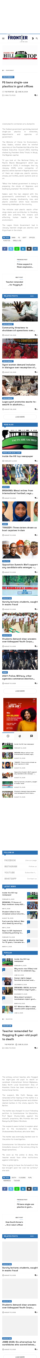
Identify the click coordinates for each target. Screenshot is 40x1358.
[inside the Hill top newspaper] (20, 440)
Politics (6, 561)
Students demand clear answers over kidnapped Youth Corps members (19, 640)
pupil (30, 1251)
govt (24, 238)
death (14, 1251)
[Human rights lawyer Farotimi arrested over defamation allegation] (7, 1055)
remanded (7, 1254)
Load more (20, 417)
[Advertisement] (20, 17)
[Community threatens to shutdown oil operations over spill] (20, 311)
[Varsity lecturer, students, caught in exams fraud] (20, 585)
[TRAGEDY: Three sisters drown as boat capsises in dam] (20, 511)
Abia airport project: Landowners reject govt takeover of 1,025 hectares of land (26, 1072)
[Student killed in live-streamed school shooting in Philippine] (32, 989)
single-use (17, 241)
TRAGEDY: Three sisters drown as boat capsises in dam (19, 529)
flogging (22, 1251)
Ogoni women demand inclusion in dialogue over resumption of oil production (18, 366)
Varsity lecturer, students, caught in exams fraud (20, 603)
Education (7, 598)
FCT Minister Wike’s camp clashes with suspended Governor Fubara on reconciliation (25, 1081)
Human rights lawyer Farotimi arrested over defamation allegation (24, 1053)
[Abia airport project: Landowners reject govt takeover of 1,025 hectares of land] (7, 1074)
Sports (6, 487)
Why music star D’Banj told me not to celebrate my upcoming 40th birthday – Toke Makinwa (25, 1044)
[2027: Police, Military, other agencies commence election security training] (20, 660)
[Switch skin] (33, 38)
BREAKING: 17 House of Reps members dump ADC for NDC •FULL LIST (12, 977)
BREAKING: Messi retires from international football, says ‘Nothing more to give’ (17, 492)
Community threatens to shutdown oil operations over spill (17, 329)
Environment (10, 70)
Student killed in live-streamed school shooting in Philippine (13, 987)
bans (13, 238)
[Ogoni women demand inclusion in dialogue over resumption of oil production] (20, 349)
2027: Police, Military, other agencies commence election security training (17, 677)
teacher (17, 1254)
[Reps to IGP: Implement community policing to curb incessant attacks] (32, 1008)
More (32, 296)
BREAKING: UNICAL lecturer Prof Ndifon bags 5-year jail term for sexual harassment (25, 1062)
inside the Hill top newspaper (17, 456)
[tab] (8, 735)
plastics (6, 241)
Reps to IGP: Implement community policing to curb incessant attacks (12, 1006)
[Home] (3, 70)
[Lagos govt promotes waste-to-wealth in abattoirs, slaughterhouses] (20, 386)
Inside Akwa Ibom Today (11, 453)
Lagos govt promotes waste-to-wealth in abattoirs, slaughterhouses (19, 403)
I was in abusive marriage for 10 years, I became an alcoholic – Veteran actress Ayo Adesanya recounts (13, 1015)
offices (32, 238)
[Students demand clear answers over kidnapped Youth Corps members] (20, 623)
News (5, 524)
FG (19, 238)
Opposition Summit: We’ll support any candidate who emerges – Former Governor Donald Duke (20, 566)
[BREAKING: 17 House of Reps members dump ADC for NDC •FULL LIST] (32, 979)
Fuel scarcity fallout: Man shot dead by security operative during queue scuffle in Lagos (13, 996)
